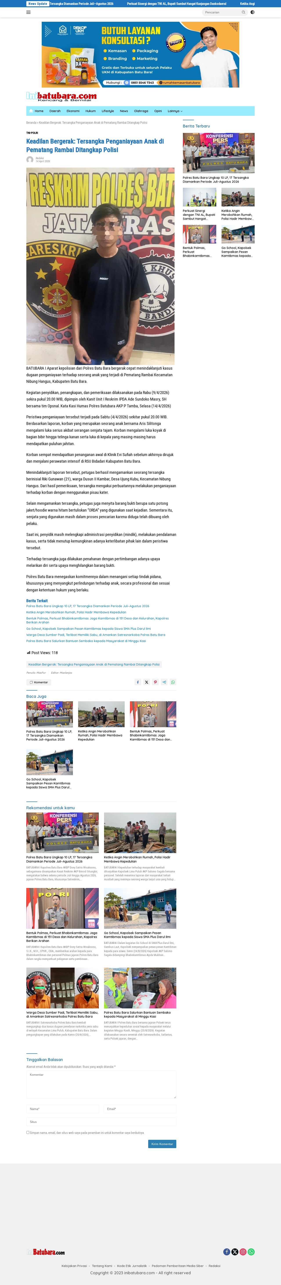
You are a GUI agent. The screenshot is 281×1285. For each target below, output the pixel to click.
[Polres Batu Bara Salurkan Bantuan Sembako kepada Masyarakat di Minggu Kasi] (140, 988)
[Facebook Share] (138, 682)
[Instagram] (243, 1252)
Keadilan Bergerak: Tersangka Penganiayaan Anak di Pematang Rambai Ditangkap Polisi (94, 664)
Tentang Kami (102, 1266)
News (124, 111)
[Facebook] (226, 1252)
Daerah (55, 111)
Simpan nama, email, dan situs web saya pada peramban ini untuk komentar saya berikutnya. (87, 1133)
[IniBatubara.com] (64, 96)
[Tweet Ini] (146, 682)
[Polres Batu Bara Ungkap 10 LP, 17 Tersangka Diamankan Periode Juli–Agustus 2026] (49, 714)
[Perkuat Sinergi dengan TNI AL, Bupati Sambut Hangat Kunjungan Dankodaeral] (199, 197)
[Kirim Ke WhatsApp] (173, 682)
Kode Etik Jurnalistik (132, 1266)
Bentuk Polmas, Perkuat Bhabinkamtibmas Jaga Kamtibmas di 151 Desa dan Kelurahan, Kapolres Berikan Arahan (97, 620)
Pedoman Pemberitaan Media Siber (178, 1266)
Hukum (91, 111)
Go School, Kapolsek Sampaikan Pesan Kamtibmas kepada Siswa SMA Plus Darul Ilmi (88, 629)
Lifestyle (108, 111)
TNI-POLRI (32, 132)
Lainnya (173, 111)
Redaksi (40, 158)
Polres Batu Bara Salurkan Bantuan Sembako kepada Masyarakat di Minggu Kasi (86, 641)
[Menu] (29, 12)
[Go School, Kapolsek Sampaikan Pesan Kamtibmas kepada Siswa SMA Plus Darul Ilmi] (49, 762)
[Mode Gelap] (252, 12)
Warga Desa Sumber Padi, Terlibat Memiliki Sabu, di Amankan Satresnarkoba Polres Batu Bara (95, 635)
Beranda (31, 122)
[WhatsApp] (251, 1252)
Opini (158, 111)
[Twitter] (234, 1252)
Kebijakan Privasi (74, 1266)
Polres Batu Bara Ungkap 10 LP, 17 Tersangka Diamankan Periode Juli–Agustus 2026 (87, 606)
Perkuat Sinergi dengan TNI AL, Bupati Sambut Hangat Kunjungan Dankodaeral (134, 3)
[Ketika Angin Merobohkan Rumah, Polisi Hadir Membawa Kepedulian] (101, 714)
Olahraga (141, 111)
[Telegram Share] (164, 682)
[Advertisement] (81, 1204)
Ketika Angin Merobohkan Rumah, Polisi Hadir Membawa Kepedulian (76, 612)
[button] (243, 12)
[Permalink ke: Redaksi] (29, 159)
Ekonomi (73, 111)
